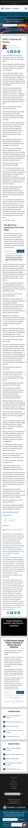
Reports (22, 13)
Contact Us (14, 777)
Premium (13, 788)
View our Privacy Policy (17, 253)
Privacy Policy (14, 784)
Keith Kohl (14, 46)
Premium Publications (8, 13)
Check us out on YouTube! (14, 529)
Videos (19, 15)
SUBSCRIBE (21, 25)
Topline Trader (16, 607)
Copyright (14, 786)
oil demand (6, 321)
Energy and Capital (13, 701)
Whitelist (14, 782)
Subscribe (20, 251)
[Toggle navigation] (26, 8)
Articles (17, 13)
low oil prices (19, 203)
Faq (14, 779)
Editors (15, 15)
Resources (9, 15)
